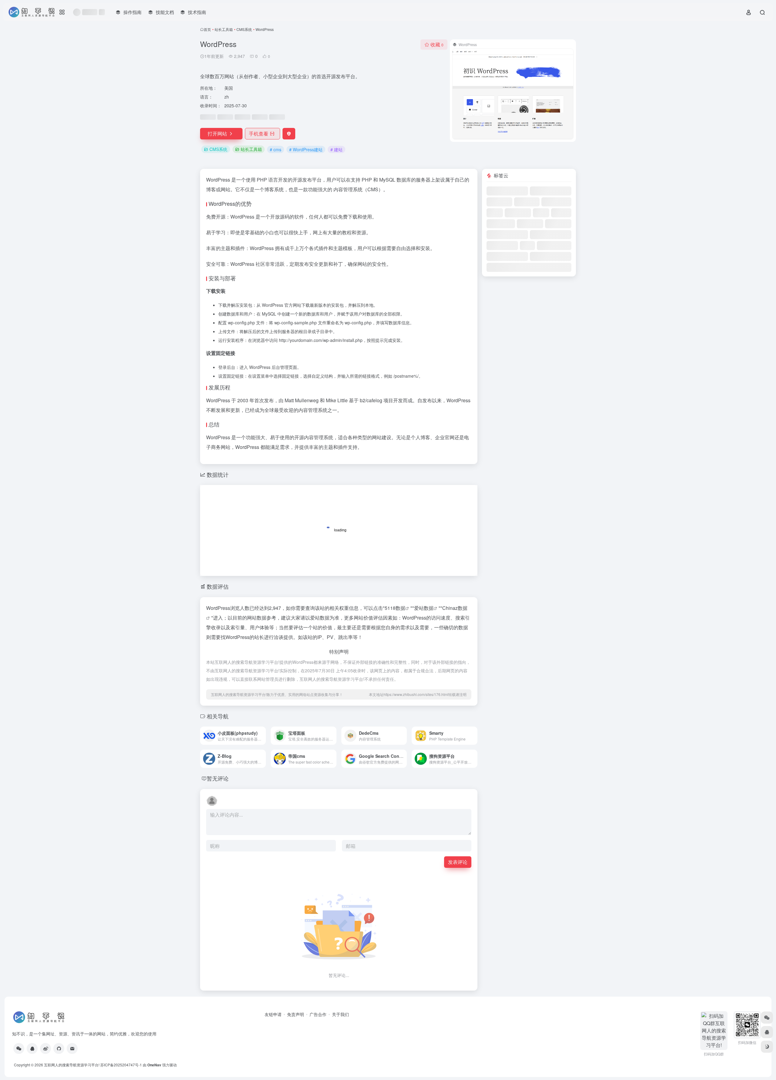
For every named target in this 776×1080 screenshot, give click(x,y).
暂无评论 (218, 778)
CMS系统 (244, 29)
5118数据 (395, 607)
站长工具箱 (224, 29)
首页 (207, 29)
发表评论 (457, 861)
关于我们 (340, 1014)
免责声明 (295, 1014)
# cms (275, 149)
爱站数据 (423, 607)
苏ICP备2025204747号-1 (121, 1064)
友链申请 (273, 1014)
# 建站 (336, 149)
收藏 (436, 44)
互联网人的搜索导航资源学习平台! (71, 1064)
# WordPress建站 (306, 149)
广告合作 (317, 1014)
